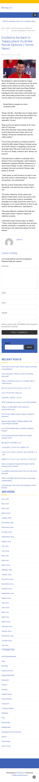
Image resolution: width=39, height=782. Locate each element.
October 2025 (7, 532)
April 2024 (5, 617)
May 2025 (5, 556)
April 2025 (5, 560)
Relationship (6, 727)
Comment (5, 266)
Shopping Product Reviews (11, 732)
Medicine (5, 713)
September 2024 (8, 593)
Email (4, 303)
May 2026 (5, 504)
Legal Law (5, 704)
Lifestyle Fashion (8, 708)
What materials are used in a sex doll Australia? (19, 402)
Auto (3, 661)
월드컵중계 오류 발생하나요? (11, 443)
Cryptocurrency (7, 671)
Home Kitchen (7, 699)
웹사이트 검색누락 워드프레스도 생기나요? (16, 388)
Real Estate (6, 722)
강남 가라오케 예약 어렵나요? (12, 393)
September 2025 (8, 537)
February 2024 (7, 626)
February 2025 (7, 570)
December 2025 (7, 522)
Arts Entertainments (9, 656)
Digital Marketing (8, 675)
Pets (3, 718)
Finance (4, 685)
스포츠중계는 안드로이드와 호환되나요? (15, 447)
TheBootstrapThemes (19, 775)
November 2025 (7, 527)
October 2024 (7, 589)
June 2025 (5, 551)
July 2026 (5, 499)
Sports (18, 55)
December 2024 (8, 579)
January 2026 (6, 518)
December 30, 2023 (9, 55)
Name (4, 293)
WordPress (20, 773)
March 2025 (6, 565)
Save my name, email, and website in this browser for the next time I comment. (19, 325)
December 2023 (7, 636)
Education (5, 680)
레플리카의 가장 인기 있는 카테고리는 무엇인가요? (19, 459)
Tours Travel (6, 746)
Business (5, 666)
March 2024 (6, 622)
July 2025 (5, 546)
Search (7, 343)
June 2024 (5, 607)
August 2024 (6, 598)
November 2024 (8, 584)
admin (19, 239)
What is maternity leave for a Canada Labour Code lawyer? (19, 21)
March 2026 (6, 513)
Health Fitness (7, 694)
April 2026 (5, 508)
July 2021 (5, 645)
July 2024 (5, 603)
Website (4, 313)
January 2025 (6, 574)
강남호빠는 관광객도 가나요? (11, 397)
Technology (6, 741)
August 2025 (6, 541)
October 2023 (7, 640)
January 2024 (6, 631)
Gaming (4, 689)
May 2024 (5, 612)
